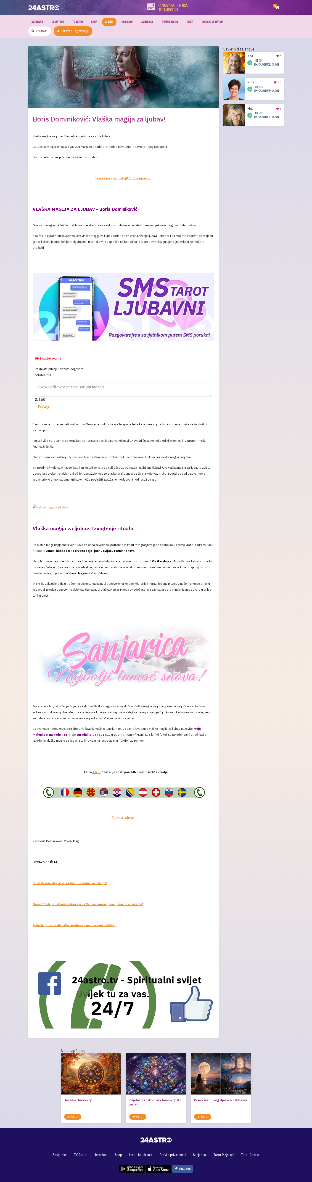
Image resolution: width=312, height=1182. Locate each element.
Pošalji (43, 406)
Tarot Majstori (223, 1155)
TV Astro (77, 22)
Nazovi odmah (123, 817)
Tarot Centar (250, 1155)
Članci (109, 22)
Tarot (190, 22)
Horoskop (127, 22)
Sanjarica (147, 22)
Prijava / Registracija (75, 31)
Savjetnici (58, 22)
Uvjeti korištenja (140, 1155)
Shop (94, 22)
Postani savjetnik (212, 22)
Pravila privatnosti (173, 1155)
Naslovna (37, 22)
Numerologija (170, 22)
